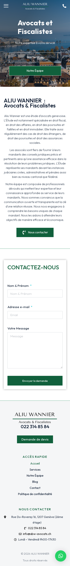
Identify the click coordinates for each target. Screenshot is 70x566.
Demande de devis (35, 439)
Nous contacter (38, 232)
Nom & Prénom (18, 286)
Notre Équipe (35, 70)
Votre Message (18, 328)
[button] (60, 556)
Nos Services (35, 57)
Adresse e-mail (18, 307)
